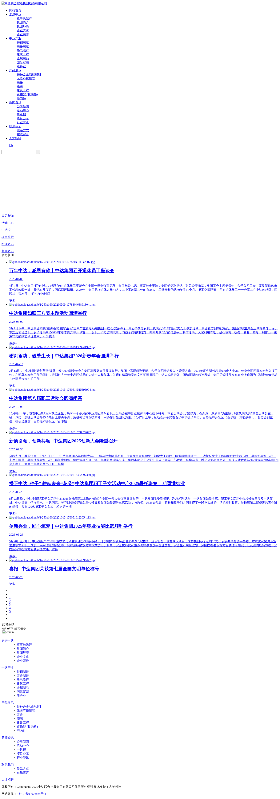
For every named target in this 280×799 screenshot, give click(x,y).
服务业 (21, 66)
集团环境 (23, 26)
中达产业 (15, 38)
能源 (20, 86)
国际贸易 (23, 62)
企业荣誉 (23, 34)
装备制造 (23, 46)
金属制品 (23, 58)
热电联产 (23, 50)
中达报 (21, 114)
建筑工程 (23, 54)
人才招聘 (15, 138)
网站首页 (15, 10)
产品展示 (15, 70)
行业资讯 (23, 122)
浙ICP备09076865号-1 (32, 793)
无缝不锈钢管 (26, 78)
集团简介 (23, 22)
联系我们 (15, 126)
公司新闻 (23, 106)
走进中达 (15, 14)
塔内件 (21, 98)
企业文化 (23, 30)
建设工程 (23, 90)
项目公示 (23, 118)
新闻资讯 (15, 102)
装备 (20, 82)
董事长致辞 (24, 18)
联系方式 (23, 130)
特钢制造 (23, 42)
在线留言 (23, 134)
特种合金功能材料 (29, 74)
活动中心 (23, 110)
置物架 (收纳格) (27, 94)
